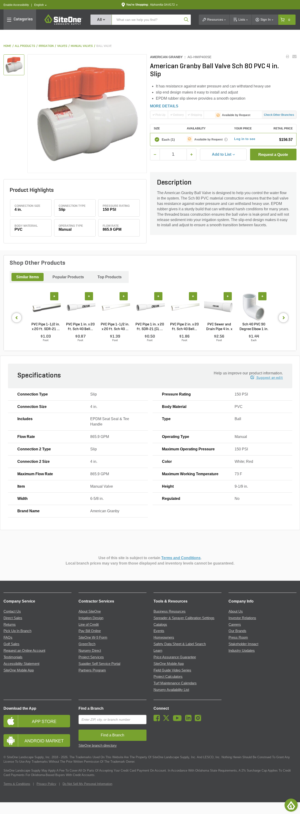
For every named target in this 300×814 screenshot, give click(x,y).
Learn (158, 650)
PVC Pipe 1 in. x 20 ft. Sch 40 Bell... (80, 327)
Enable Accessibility (16, 5)
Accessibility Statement (21, 664)
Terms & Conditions (17, 784)
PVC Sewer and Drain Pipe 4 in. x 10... (219, 327)
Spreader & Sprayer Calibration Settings (184, 618)
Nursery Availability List (171, 690)
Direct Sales (13, 618)
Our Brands (237, 631)
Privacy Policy (46, 784)
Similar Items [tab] (27, 277)
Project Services (91, 657)
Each (168, 139)
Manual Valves (82, 46)
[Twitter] (167, 720)
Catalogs (160, 624)
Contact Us (12, 611)
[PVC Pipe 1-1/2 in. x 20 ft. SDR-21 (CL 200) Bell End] (46, 307)
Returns (10, 624)
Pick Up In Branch (17, 631)
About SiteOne (90, 611)
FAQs (8, 637)
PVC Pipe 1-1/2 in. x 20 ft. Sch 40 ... (115, 327)
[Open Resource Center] (291, 805)
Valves (62, 46)
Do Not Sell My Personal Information (87, 784)
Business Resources (170, 611)
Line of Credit (89, 624)
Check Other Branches (279, 115)
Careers (235, 624)
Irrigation (46, 46)
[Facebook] (158, 720)
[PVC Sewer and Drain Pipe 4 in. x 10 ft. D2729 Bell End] (219, 307)
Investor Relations (242, 618)
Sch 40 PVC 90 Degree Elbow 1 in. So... (254, 327)
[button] (40, 5)
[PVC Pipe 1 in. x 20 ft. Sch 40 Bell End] (80, 307)
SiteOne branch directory (98, 745)
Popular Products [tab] (68, 277)
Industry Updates (242, 650)
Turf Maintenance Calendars (175, 683)
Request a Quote (273, 155)
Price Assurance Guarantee (175, 657)
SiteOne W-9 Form (93, 637)
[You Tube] (178, 720)
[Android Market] (37, 740)
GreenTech (87, 644)
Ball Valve (104, 46)
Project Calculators (168, 676)
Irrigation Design (91, 618)
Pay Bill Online (90, 631)
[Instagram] (199, 720)
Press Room (238, 637)
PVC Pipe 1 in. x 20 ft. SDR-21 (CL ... (149, 327)
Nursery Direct (90, 650)
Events (159, 631)
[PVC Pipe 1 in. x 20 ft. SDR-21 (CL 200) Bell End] (150, 307)
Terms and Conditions (181, 558)
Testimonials (13, 657)
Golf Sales (11, 644)
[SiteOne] (63, 24)
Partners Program (92, 670)
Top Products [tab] (110, 277)
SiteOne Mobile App (19, 670)
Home (7, 46)
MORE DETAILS (164, 106)
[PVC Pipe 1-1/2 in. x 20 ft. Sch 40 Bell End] (115, 307)
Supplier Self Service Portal (99, 664)
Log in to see (244, 139)
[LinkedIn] (189, 720)
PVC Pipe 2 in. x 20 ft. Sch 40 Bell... (184, 327)
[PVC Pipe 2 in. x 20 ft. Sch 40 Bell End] (184, 307)
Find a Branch (91, 708)
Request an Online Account (24, 650)
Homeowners (164, 637)
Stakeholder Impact (243, 644)
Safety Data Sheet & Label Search (180, 644)
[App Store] (37, 721)
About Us (236, 611)
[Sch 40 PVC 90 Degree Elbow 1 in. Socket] (254, 307)
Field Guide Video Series (172, 670)
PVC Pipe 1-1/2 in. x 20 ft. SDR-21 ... (45, 327)
